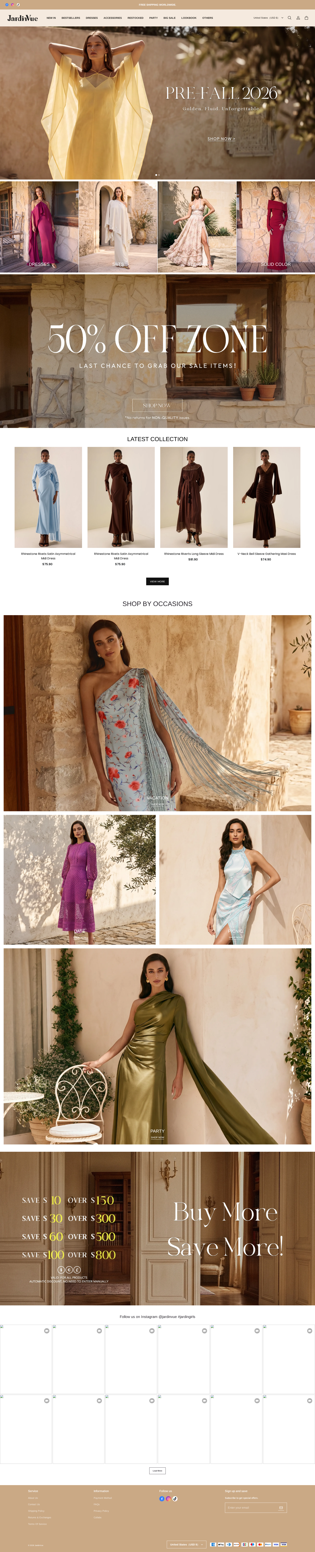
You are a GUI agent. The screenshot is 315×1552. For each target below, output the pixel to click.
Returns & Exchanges (39, 1517)
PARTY (153, 17)
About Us (33, 1498)
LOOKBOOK (189, 17)
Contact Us (34, 1504)
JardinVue (39, 1545)
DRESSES (92, 17)
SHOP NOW (157, 804)
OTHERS (207, 17)
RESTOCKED (135, 17)
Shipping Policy (36, 1511)
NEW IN (51, 17)
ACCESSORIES (113, 17)
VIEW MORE (157, 581)
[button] (289, 18)
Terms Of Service (37, 1524)
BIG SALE (170, 17)
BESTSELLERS (71, 17)
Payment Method (103, 1498)
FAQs (97, 1504)
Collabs (98, 1517)
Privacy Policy (101, 1511)
